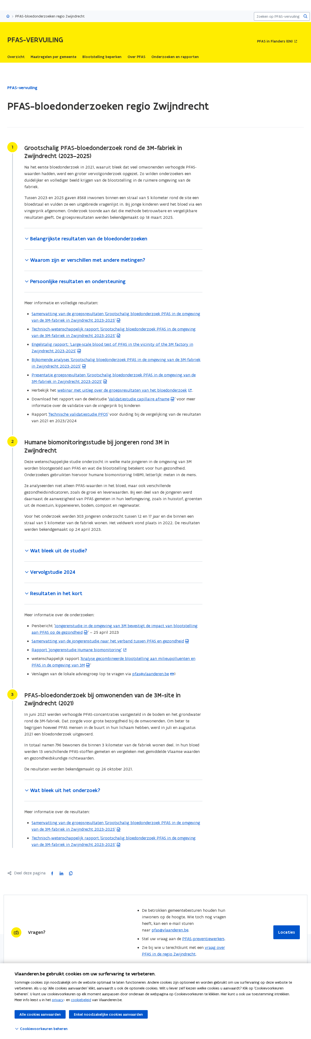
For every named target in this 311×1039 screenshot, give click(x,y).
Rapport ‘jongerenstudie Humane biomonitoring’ (77, 649)
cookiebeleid (81, 999)
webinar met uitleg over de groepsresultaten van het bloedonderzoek (122, 390)
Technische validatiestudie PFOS (78, 414)
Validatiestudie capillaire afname (139, 399)
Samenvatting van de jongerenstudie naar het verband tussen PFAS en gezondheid (108, 641)
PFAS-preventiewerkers (203, 938)
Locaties (286, 932)
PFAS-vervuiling (22, 87)
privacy (58, 999)
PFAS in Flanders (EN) (275, 41)
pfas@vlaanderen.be (150, 673)
